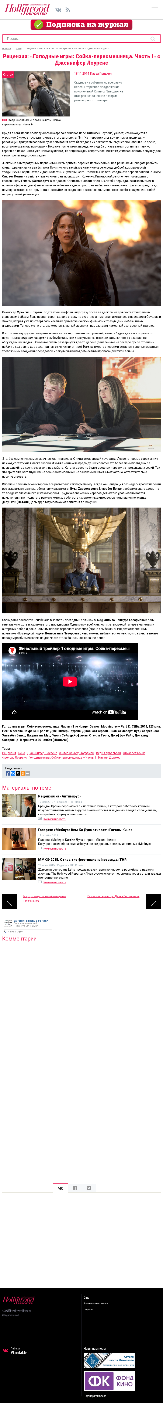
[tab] (60, 1188)
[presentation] (60, 1188)
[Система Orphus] (27, 933)
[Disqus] (81, 999)
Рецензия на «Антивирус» (59, 796)
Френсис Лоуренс (14, 757)
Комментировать (55, 819)
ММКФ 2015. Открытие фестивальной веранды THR (82, 860)
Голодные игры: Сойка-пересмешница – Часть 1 (62, 757)
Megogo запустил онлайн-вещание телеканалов (44, 898)
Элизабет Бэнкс (134, 753)
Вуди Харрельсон (108, 753)
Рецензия (9, 753)
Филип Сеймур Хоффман (76, 753)
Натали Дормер (109, 757)
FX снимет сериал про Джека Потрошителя (113, 896)
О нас (86, 1297)
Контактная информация (96, 1303)
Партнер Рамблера (95, 1395)
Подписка (88, 1309)
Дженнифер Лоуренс (42, 753)
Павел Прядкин (101, 73)
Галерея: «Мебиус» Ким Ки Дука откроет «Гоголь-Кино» (85, 830)
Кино (21, 753)
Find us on (19, 1351)
